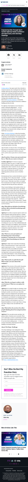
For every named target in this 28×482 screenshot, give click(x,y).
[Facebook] (12, 463)
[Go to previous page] (9, 454)
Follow (6, 419)
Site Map (14, 470)
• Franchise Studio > (8, 77)
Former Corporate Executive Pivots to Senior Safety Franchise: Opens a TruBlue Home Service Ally (13, 449)
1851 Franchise (4, 9)
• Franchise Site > (8, 75)
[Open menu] (26, 2)
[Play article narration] (2, 84)
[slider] (4, 84)
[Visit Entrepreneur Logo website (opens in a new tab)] (8, 461)
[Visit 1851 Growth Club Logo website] (19, 460)
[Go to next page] (18, 454)
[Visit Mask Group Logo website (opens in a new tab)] (15, 461)
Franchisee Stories (11, 9)
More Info (24, 82)
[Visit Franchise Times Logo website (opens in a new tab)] (12, 460)
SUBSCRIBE (8, 390)
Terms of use (19, 470)
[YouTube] (14, 463)
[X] (18, 463)
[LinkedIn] (16, 463)
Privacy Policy (8, 470)
